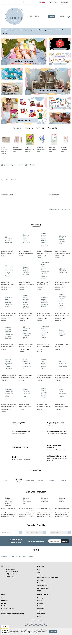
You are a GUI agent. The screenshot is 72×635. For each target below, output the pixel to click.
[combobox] (11, 532)
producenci (49, 30)
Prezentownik (41, 613)
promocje (23, 30)
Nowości (39, 600)
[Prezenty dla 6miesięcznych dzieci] (27, 501)
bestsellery (13, 30)
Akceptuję (53, 631)
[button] (41, 566)
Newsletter (4, 605)
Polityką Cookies (26, 630)
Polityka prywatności (43, 588)
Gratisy (39, 590)
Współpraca (4, 600)
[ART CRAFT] (18, 480)
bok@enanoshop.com (12, 574)
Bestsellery (40, 605)
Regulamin (40, 580)
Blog (2, 611)
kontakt (5, 33)
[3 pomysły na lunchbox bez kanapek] (45, 501)
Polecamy (40, 598)
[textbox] (10, 532)
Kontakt (3, 603)
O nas (2, 598)
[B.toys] (65, 480)
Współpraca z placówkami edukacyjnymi (12, 613)
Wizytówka (40, 611)
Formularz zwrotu (42, 575)
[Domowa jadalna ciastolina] (63, 501)
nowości (5, 30)
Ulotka (39, 616)
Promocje (40, 603)
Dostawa (39, 569)
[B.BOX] (53, 480)
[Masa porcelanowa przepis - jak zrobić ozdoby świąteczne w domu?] (9, 501)
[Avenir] (42, 480)
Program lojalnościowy (7, 608)
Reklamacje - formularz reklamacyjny (47, 577)
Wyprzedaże (40, 608)
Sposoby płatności (42, 585)
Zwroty (39, 572)
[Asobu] (30, 480)
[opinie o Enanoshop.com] (17, 556)
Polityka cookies (41, 583)
